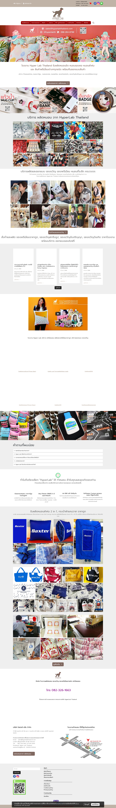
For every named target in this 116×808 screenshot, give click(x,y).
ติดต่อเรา (78, 23)
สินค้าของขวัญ (48, 773)
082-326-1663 (84, 3)
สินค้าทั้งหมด (47, 771)
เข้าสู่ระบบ (18, 3)
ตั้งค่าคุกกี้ (87, 804)
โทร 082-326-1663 (58, 690)
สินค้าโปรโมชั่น (47, 775)
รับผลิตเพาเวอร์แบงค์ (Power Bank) (27, 371)
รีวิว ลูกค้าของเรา (60, 23)
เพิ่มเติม (86, 23)
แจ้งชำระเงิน (47, 786)
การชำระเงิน (70, 23)
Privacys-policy (48, 790)
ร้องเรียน (46, 796)
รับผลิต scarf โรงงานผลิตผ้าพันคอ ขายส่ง (58, 371)
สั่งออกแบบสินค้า (48, 777)
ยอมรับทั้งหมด (95, 804)
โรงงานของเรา (36, 23)
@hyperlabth (84, 1)
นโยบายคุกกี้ (27, 805)
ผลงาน (51, 23)
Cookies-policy (48, 788)
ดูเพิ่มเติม (16, 279)
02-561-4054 (84, 5)
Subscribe (16, 772)
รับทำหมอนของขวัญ (57, 232)
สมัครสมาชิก (27, 3)
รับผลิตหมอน (25, 23)
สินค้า (44, 23)
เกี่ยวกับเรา (47, 784)
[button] (93, 22)
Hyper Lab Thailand (26, 745)
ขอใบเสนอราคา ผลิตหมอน (57, 83)
